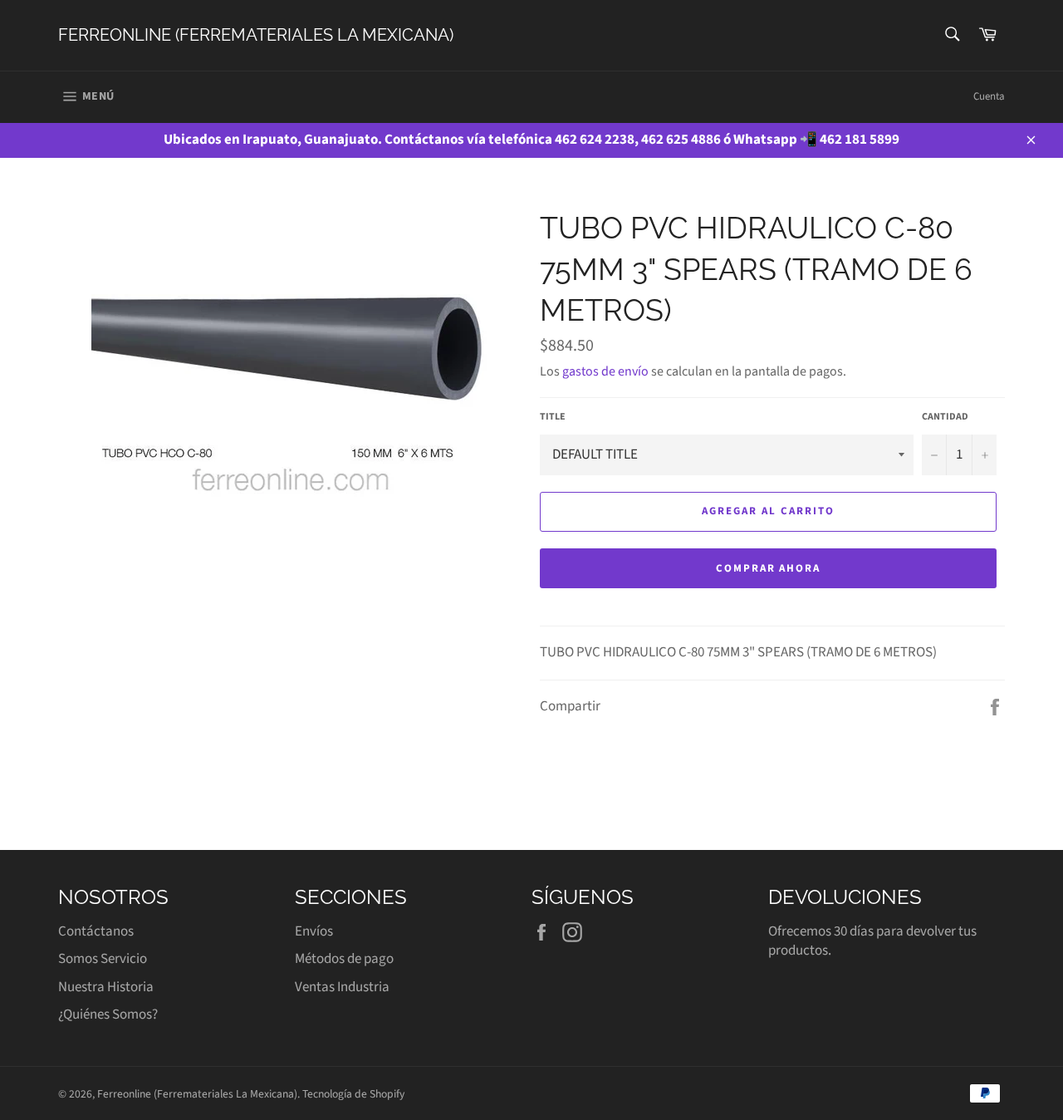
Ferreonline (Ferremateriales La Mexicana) (255, 35)
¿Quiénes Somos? (108, 1014)
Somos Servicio (102, 959)
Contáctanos (96, 931)
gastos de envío (605, 371)
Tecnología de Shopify (353, 1094)
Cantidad (945, 417)
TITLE (553, 417)
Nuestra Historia (106, 987)
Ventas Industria (342, 987)
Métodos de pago (344, 959)
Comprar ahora (768, 568)
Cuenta (989, 96)
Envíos (314, 931)
